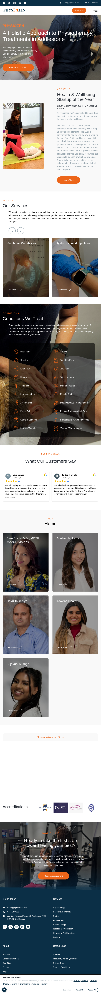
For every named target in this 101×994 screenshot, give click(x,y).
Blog (4, 971)
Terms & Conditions (61, 967)
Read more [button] (59, 497)
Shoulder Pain (67, 360)
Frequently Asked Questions (65, 959)
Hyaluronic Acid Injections (64, 933)
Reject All (79, 990)
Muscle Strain (66, 394)
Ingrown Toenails (28, 428)
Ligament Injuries (28, 394)
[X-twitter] (9, 3)
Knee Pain (25, 368)
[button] (95, 10)
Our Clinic (7, 963)
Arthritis (63, 351)
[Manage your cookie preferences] (4, 989)
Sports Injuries (67, 377)
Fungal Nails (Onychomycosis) (74, 420)
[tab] (50, 737)
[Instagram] (14, 3)
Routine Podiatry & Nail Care (73, 411)
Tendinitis (24, 386)
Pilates (56, 916)
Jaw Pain (64, 368)
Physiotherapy (59, 907)
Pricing (6, 967)
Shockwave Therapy (62, 912)
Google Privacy (39, 984)
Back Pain (25, 351)
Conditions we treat (11, 959)
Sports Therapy (59, 924)
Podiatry (56, 937)
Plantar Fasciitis (67, 386)
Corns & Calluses (28, 420)
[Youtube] (25, 3)
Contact (56, 954)
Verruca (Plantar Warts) (71, 428)
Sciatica (24, 360)
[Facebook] (4, 3)
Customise (67, 990)
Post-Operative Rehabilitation (74, 403)
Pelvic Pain (25, 411)
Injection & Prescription (63, 929)
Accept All (92, 990)
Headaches (25, 377)
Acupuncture (58, 920)
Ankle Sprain (26, 403)
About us (6, 954)
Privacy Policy (59, 963)
